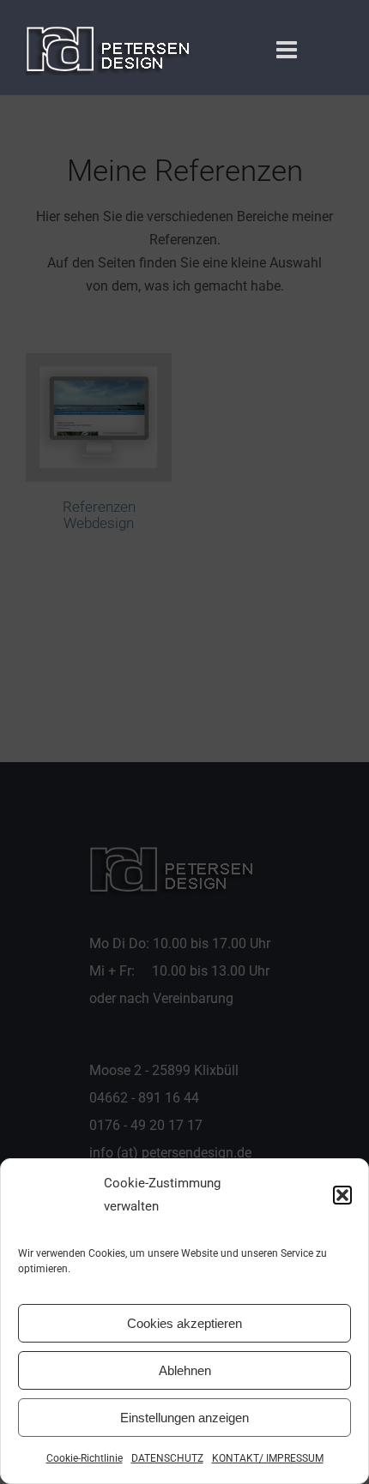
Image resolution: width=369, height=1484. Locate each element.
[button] (342, 1195)
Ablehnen (185, 1370)
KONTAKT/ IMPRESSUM (268, 1458)
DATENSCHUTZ (167, 1458)
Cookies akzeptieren (184, 1323)
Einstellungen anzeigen (184, 1417)
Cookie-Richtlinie (84, 1458)
